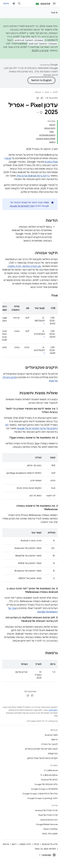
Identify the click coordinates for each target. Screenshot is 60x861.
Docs (47, 92)
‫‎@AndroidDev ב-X (49, 775)
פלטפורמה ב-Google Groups (44, 789)
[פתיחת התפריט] (54, 3)
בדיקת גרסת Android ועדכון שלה (33, 175)
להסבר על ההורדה (49, 744)
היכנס (6, 3)
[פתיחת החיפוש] (19, 3)
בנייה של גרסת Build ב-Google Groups (40, 793)
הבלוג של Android (49, 779)
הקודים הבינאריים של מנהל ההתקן (42, 758)
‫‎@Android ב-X (51, 770)
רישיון (14, 844)
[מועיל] (42, 98)
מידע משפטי (25, 844)
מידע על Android (50, 844)
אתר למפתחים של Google (22, 206)
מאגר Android (51, 735)
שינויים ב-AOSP (40, 50)
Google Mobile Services (47, 824)
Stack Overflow (50, 829)
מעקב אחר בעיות (50, 833)
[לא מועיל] (37, 98)
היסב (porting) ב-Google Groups (42, 798)
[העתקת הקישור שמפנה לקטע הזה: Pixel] (48, 295)
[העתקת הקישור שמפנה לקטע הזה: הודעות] (43, 221)
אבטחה (38, 92)
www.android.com (49, 819)
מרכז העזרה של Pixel (48, 815)
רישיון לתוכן (53, 710)
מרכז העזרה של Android (46, 810)
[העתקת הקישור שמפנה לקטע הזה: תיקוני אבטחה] (32, 253)
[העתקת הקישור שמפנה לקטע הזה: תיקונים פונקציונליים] (22, 368)
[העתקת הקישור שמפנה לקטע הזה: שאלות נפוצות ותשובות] (16, 393)
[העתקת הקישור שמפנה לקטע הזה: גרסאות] (42, 653)
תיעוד (54, 12)
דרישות (54, 739)
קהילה (36, 844)
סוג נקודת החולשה (31, 266)
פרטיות (6, 844)
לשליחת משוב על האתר (45, 849)
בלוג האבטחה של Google (46, 784)
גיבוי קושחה (53, 753)
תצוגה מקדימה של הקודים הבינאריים (41, 749)
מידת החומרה (14, 266)
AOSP (55, 92)
